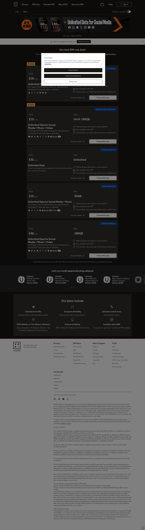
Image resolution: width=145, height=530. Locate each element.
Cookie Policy (48, 64)
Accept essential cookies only (73, 75)
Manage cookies (73, 81)
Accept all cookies (73, 70)
